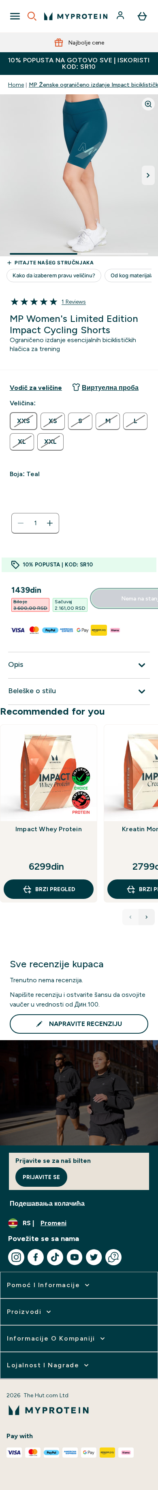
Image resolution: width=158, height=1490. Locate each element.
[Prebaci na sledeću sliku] (148, 175)
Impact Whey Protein (48, 829)
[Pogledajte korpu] (142, 16)
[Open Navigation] (15, 16)
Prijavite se (41, 1177)
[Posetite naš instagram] (16, 1257)
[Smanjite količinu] (21, 523)
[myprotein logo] (75, 16)
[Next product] (147, 917)
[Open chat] (113, 1257)
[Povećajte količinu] (50, 523)
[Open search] (32, 16)
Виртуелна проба (110, 387)
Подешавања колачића (47, 1203)
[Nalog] (121, 16)
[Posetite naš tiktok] (55, 1257)
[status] (35, 523)
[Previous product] (130, 917)
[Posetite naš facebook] (36, 1257)
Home (16, 84)
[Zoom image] (148, 104)
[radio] (23, 421)
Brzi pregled (55, 889)
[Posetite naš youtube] (74, 1257)
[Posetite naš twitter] (94, 1257)
